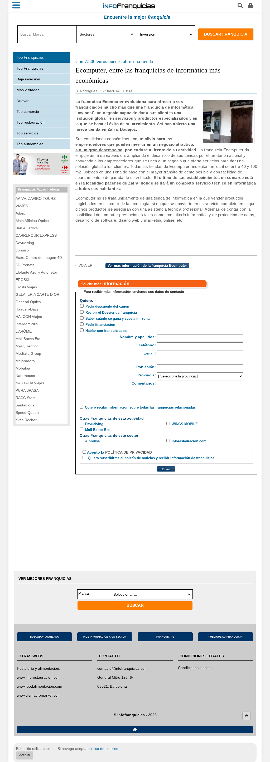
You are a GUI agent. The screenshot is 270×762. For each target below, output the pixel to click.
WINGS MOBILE (185, 424)
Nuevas (23, 101)
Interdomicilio (27, 324)
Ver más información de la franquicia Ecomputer (147, 266)
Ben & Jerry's (27, 228)
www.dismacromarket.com (39, 695)
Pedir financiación (100, 325)
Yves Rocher (26, 420)
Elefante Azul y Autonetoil (36, 272)
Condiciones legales (194, 667)
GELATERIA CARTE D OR (37, 294)
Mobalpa (23, 368)
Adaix (20, 213)
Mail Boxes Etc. (97, 430)
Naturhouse (25, 375)
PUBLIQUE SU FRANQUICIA (226, 636)
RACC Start (25, 398)
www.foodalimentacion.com (39, 686)
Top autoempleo (30, 144)
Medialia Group (28, 353)
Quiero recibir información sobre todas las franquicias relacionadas (140, 407)
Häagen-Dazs (27, 309)
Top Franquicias (30, 68)
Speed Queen (27, 412)
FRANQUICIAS (165, 636)
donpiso (22, 250)
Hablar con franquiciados (106, 331)
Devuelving (94, 424)
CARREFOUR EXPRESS (36, 235)
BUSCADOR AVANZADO (44, 636)
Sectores (87, 34)
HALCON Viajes (29, 316)
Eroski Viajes (26, 287)
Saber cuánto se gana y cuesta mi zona (117, 319)
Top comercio (28, 111)
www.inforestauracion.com (39, 677)
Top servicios (27, 133)
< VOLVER (83, 266)
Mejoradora (25, 361)
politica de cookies (103, 748)
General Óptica (28, 302)
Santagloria (25, 405)
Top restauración (31, 122)
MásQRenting (27, 346)
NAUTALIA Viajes (30, 383)
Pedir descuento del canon (107, 306)
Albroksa (92, 441)
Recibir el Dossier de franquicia (111, 312)
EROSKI (22, 280)
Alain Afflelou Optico (32, 221)
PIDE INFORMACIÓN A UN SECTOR (104, 636)
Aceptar (24, 755)
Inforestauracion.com (189, 441)
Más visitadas (28, 90)
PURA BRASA (27, 390)
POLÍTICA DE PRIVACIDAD (128, 452)
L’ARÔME (24, 331)
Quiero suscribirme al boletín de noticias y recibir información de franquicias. (151, 458)
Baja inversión (28, 79)
